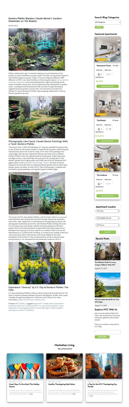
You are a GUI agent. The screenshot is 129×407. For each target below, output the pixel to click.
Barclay (26, 163)
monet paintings (42, 308)
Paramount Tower (104, 66)
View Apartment (107, 86)
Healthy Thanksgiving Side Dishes (61, 384)
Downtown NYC (32, 306)
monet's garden (56, 308)
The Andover (102, 175)
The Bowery (29, 310)
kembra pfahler (52, 306)
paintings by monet (16, 310)
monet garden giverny (26, 308)
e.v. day (41, 306)
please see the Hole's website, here (31, 300)
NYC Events (20, 303)
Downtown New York (17, 306)
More (31, 394)
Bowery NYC (37, 303)
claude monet (48, 303)
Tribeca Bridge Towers (40, 163)
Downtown (59, 303)
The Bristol (101, 120)
